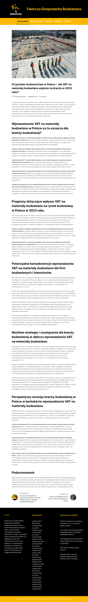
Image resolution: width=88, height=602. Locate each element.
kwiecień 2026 (37, 530)
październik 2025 (38, 541)
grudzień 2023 (37, 584)
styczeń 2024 (36, 582)
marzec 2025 (36, 553)
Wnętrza (58, 21)
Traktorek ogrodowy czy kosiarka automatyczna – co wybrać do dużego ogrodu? (71, 523)
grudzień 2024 (37, 559)
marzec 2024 (36, 580)
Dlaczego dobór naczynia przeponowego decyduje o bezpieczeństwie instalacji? (69, 556)
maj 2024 (35, 575)
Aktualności (22, 21)
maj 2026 (35, 528)
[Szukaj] (83, 21)
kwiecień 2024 (37, 577)
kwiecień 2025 (37, 550)
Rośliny (48, 21)
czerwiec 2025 (37, 548)
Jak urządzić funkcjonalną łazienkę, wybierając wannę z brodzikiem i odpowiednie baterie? (71, 532)
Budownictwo (37, 21)
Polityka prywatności (66, 599)
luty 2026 (35, 535)
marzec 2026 (36, 532)
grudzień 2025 (37, 539)
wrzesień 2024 (37, 566)
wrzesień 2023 (37, 587)
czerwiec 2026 (37, 526)
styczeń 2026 (36, 537)
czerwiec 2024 (37, 573)
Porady (67, 21)
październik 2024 (38, 564)
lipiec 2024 (36, 571)
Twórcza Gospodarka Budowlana (53, 9)
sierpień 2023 (36, 589)
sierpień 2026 (36, 521)
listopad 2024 (36, 562)
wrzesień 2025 (37, 544)
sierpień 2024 (36, 568)
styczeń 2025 (36, 557)
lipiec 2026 (36, 523)
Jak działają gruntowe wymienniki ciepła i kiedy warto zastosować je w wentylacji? (71, 541)
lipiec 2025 (36, 546)
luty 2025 (35, 555)
